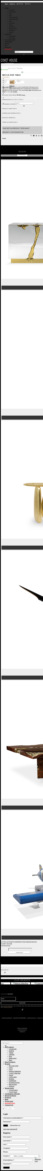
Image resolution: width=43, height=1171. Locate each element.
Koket (11, 1075)
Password (7, 1121)
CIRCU (10, 15)
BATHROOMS (29, 97)
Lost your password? (10, 1129)
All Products (8, 78)
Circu (10, 1069)
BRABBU (11, 24)
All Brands (11, 9)
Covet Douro (12, 36)
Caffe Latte (13, 1077)
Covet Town (13, 1092)
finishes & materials (7, 1017)
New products (8, 80)
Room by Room (8, 41)
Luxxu (11, 1067)
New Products (10, 1062)
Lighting (7, 88)
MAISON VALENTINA (13, 17)
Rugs (6, 93)
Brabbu (11, 1079)
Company (6, 1148)
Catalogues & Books (10, 39)
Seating (7, 84)
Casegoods (7, 82)
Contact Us (40, 1017)
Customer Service (31, 1017)
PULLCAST (11, 32)
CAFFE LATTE (11, 23)
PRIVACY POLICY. (8, 1007)
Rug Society (13, 1084)
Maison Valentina (15, 1071)
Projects (7, 43)
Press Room (8, 47)
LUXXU (10, 13)
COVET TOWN (12, 37)
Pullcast (11, 1086)
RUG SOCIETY (12, 30)
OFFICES (40, 97)
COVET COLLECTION (13, 19)
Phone (5, 1152)
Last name (7, 1140)
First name (7, 1137)
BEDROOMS (35, 97)
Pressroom (9, 1101)
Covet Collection (14, 1073)
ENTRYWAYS (8, 97)
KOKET (10, 21)
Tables (6, 86)
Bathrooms (8, 91)
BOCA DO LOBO (12, 11)
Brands (7, 8)
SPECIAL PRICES (8, 49)
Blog (6, 45)
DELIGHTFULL (12, 26)
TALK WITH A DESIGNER (19, 1017)
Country (6, 1156)
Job (5, 1144)
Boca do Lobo (13, 1066)
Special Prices (10, 1103)
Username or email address (13, 1118)
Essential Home (14, 1082)
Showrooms (8, 34)
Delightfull (12, 1081)
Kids (6, 89)
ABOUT (6, 3)
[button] (41, 155)
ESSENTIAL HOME (13, 28)
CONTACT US (12, 3)
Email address (8, 1160)
